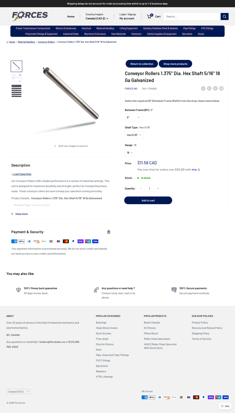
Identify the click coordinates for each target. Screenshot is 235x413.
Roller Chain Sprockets (157, 338)
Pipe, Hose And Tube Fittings (112, 354)
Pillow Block (151, 333)
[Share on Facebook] (203, 88)
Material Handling (26, 42)
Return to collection (141, 63)
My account (127, 18)
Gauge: (130, 145)
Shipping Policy (200, 333)
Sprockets (102, 365)
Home (70, 16)
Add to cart (148, 200)
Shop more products (175, 63)
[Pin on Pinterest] (209, 88)
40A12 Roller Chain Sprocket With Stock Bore (160, 346)
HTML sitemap (104, 376)
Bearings (101, 322)
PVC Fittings (103, 360)
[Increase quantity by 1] (158, 188)
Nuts (98, 349)
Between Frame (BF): (139, 109)
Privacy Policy (200, 322)
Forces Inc (131, 88)
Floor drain (102, 338)
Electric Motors (105, 344)
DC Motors (150, 327)
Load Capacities (22, 174)
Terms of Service (201, 338)
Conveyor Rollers (46, 42)
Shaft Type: (137, 127)
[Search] (225, 16)
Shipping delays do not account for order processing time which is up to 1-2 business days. (117, 3)
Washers (101, 371)
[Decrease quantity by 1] (141, 188)
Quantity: (130, 188)
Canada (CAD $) (15, 391)
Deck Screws (103, 333)
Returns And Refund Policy (207, 327)
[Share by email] (221, 88)
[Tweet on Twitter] (215, 88)
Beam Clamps (152, 322)
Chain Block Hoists (107, 327)
